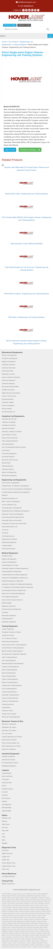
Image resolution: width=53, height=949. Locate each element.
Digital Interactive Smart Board (11, 393)
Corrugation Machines (8, 876)
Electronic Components (9, 749)
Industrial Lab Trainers (8, 759)
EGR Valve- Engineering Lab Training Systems (26, 317)
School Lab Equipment (8, 380)
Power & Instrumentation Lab (10, 743)
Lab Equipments (6, 804)
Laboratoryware (6, 773)
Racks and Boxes (7, 776)
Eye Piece (5, 827)
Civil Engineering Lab (8, 536)
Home (4, 42)
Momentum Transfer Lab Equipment (12, 514)
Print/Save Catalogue (29, 150)
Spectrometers (6, 463)
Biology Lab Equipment (8, 361)
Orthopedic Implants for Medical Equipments (15, 568)
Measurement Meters (8, 428)
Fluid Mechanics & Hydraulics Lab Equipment (15, 486)
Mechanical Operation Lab (10, 498)
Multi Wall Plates (6, 807)
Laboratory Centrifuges (9, 422)
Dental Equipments (7, 618)
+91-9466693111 (26, 6)
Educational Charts (7, 371)
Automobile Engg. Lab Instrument (12, 520)
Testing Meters (6, 707)
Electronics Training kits (9, 724)
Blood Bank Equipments (9, 615)
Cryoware (5, 792)
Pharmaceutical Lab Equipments (11, 609)
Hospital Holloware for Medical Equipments (14, 574)
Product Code (24, 25)
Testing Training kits (8, 629)
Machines (5, 495)
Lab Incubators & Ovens (9, 434)
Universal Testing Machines (10, 698)
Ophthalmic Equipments (9, 622)
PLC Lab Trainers (7, 733)
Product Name (9, 25)
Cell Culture (5, 779)
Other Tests (5, 869)
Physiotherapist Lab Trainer (10, 565)
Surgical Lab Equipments (9, 562)
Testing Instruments (8, 704)
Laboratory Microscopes (9, 419)
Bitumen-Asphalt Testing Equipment (12, 651)
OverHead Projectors (8, 456)
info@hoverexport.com (27, 2)
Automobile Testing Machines (10, 695)
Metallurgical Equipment (9, 766)
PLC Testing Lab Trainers (9, 638)
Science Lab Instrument (9, 396)
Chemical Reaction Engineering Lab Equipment (16, 492)
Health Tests (5, 859)
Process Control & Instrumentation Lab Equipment (17, 489)
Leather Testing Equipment (10, 679)
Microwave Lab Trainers (9, 730)
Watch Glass (6, 824)
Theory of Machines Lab (9, 504)
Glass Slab (5, 830)
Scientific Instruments (8, 389)
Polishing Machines (7, 466)
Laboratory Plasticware (9, 368)
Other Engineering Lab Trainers (11, 746)
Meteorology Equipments (9, 475)
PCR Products (6, 798)
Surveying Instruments (8, 548)
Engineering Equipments (9, 542)
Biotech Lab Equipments (9, 472)
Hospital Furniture (7, 556)
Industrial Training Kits (8, 756)
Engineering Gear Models (9, 539)
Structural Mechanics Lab (9, 526)
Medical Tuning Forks (8, 883)
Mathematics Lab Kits (8, 374)
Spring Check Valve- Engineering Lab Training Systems (26, 194)
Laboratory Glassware (8, 364)
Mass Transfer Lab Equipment (11, 501)
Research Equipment (8, 405)
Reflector (4, 821)
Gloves (4, 785)
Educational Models (7, 399)
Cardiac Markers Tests (9, 866)
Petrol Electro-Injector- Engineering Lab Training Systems (26, 294)
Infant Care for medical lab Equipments (13, 593)
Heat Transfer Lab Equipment (10, 482)
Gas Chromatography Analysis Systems (14, 447)
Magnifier (4, 843)
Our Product (13, 42)
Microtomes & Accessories (10, 460)
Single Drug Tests (7, 853)
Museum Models (7, 408)
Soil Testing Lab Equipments (10, 641)
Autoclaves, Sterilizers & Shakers (12, 431)
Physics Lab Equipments (9, 355)
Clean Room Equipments (9, 453)
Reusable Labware (7, 789)
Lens (3, 833)
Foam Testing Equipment (9, 688)
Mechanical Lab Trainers (9, 740)
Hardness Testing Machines (10, 701)
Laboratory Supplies (8, 402)
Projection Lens (6, 818)
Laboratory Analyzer (8, 469)
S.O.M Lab (5, 530)
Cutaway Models (19, 45)
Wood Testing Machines (9, 676)
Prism (3, 837)
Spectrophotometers (8, 444)
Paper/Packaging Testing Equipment (12, 663)
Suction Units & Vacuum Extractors (12, 600)
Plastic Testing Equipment (9, 669)
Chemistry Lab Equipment (9, 358)
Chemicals (5, 612)
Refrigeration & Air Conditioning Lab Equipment (15, 511)
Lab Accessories (7, 782)
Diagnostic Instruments (9, 606)
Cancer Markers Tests (8, 863)
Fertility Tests (6, 856)
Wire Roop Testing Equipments (11, 717)
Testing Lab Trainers (8, 635)
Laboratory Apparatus (8, 383)
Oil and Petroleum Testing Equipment (13, 648)
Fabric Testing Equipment (9, 657)
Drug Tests (5, 850)
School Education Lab (8, 411)
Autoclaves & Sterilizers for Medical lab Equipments (17, 584)
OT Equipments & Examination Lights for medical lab (17, 587)
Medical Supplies (7, 603)
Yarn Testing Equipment (9, 660)
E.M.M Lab (5, 533)
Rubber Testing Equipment (10, 682)
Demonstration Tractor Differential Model (26, 244)
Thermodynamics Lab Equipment (12, 508)
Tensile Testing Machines (9, 692)
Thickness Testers (7, 710)
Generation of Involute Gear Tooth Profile (14, 523)
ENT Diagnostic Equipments (10, 596)
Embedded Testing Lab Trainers (11, 632)
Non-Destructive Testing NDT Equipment (14, 654)
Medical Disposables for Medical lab (12, 581)
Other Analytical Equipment (10, 441)
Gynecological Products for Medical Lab (14, 590)
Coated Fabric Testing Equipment (12, 685)
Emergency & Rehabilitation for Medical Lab (15, 577)
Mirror (3, 840)
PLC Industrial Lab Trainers (10, 762)
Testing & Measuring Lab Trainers (12, 736)
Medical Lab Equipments (9, 559)
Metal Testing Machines (9, 673)
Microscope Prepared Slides (10, 386)
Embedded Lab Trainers (9, 727)
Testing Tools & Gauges (9, 714)
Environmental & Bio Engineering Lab (13, 517)
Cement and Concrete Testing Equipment (14, 644)
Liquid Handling (6, 811)
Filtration (4, 801)
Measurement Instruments (10, 438)
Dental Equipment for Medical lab (11, 571)
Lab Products (6, 450)
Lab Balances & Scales (9, 425)
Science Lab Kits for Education (11, 377)
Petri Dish (5, 795)
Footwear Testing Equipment (10, 666)
